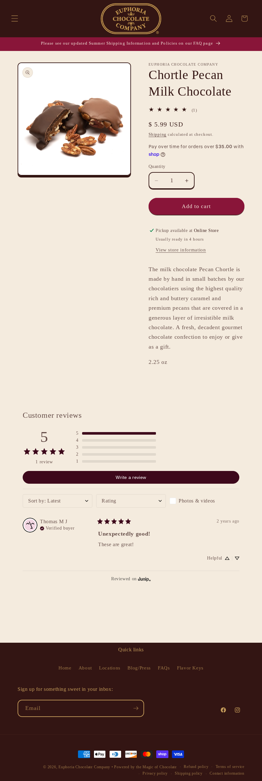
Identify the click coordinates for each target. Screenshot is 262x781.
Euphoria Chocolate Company (84, 767)
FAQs (164, 667)
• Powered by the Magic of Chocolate (144, 767)
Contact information (227, 773)
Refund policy (196, 766)
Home (65, 667)
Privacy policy (155, 773)
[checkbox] (204, 501)
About (85, 667)
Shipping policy (189, 773)
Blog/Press (139, 667)
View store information (181, 249)
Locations (109, 667)
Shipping (157, 134)
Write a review (131, 477)
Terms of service (230, 766)
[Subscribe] (135, 708)
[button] (14, 18)
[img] (57, 528)
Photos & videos (197, 500)
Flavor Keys (190, 667)
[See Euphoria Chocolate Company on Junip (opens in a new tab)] (144, 579)
